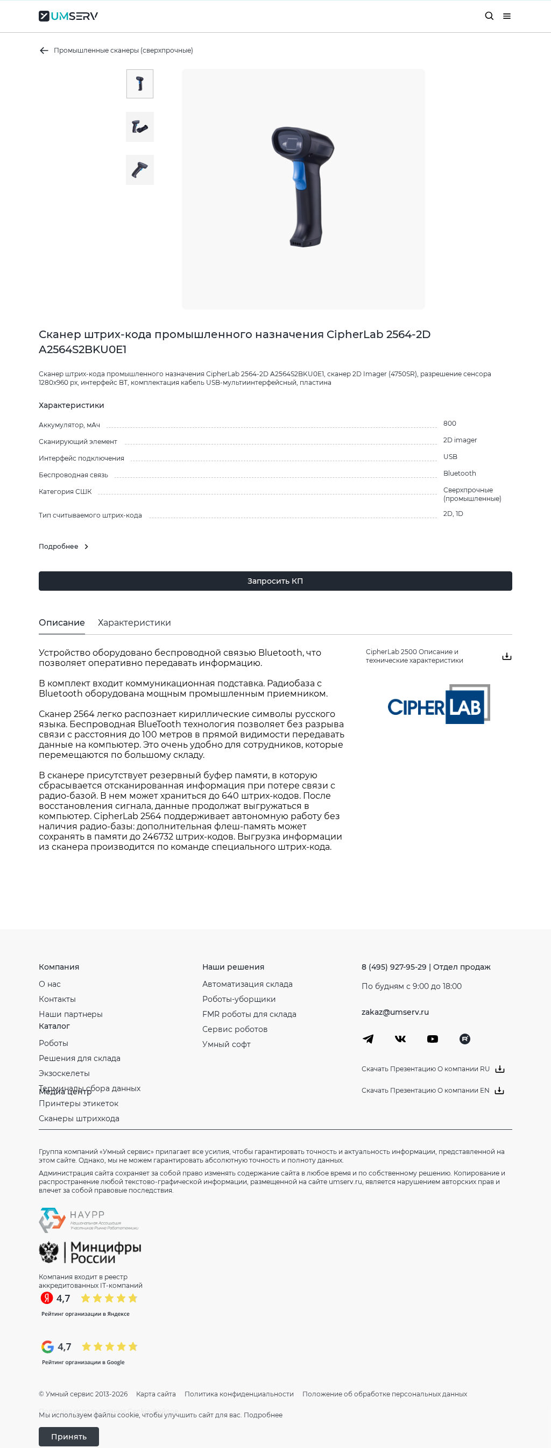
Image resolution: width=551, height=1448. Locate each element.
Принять (69, 1437)
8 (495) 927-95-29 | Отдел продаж (426, 967)
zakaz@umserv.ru (395, 1012)
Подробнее (263, 1415)
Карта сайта (156, 1394)
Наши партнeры (71, 1014)
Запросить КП (275, 581)
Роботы (53, 1043)
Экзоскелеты (64, 1073)
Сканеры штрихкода (79, 1118)
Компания (59, 967)
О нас (50, 984)
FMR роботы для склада (249, 1014)
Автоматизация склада (247, 984)
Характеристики (134, 623)
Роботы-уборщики (239, 999)
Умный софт (226, 1044)
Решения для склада (80, 1058)
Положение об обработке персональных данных (384, 1394)
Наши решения (233, 967)
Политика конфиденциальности (239, 1394)
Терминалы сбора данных (89, 1088)
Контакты (57, 999)
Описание (62, 623)
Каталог (54, 1026)
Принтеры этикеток (78, 1103)
